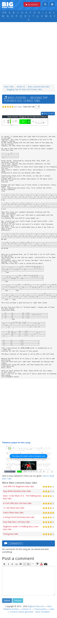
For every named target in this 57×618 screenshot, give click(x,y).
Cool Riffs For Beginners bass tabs (18, 486)
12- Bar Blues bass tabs (13, 508)
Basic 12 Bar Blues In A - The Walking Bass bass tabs (22, 497)
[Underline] (12, 564)
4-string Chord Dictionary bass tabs (19, 517)
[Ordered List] (25, 564)
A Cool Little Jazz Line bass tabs (17, 503)
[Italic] (8, 564)
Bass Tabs (9, 86)
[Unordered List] (29, 564)
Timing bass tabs (10, 534)
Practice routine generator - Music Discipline (30, 611)
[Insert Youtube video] (41, 564)
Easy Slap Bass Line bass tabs (16, 522)
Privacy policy (40, 609)
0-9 (4, 12)
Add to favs (48, 113)
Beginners (33, 4)
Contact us (26, 609)
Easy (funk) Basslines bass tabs (17, 491)
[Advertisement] (28, 52)
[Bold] (4, 564)
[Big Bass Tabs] (7, 4)
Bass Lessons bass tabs (39, 86)
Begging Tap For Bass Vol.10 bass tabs (24, 89)
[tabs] (37, 564)
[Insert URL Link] (17, 564)
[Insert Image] (21, 564)
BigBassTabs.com (36, 606)
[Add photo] (46, 564)
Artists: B (21, 86)
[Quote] (33, 564)
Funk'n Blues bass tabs (13, 512)
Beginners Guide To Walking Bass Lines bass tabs (20, 528)
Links (52, 609)
